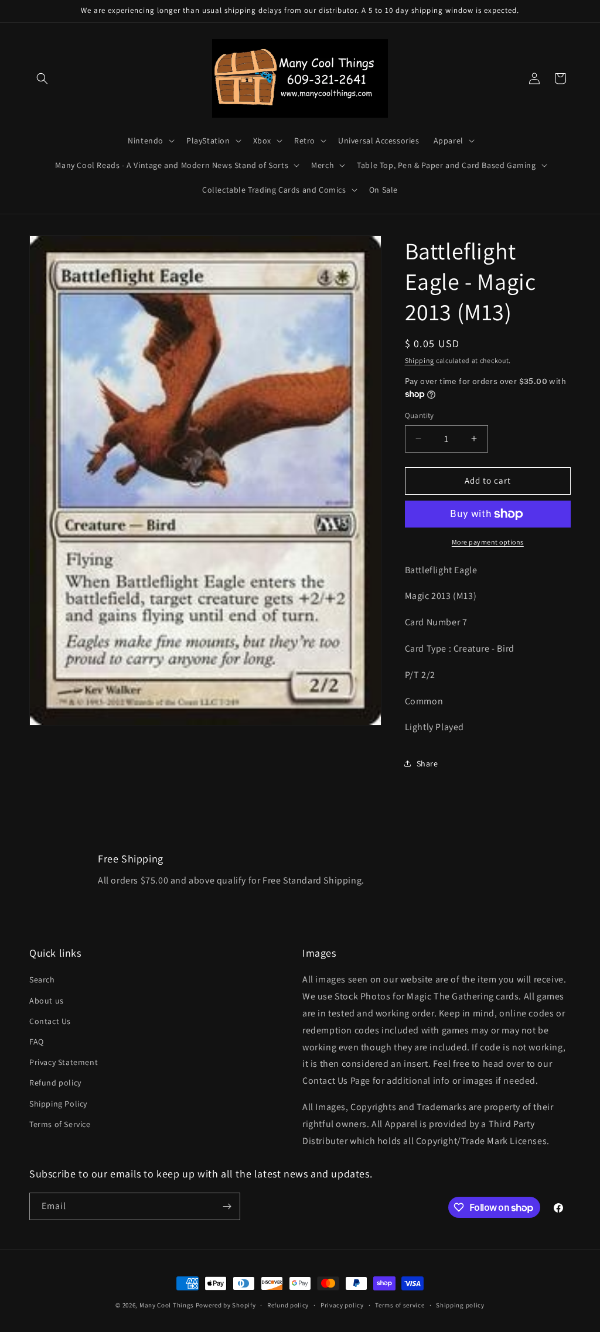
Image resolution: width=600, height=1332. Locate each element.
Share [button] (427, 763)
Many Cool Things (166, 1305)
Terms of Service (60, 1124)
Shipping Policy (58, 1103)
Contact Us (50, 1021)
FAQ (36, 1041)
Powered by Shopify (226, 1305)
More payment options (488, 541)
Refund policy (55, 1082)
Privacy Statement (63, 1062)
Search (42, 979)
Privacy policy (342, 1305)
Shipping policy (460, 1305)
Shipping (420, 360)
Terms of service (399, 1305)
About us (46, 1000)
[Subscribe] (227, 1206)
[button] (42, 78)
